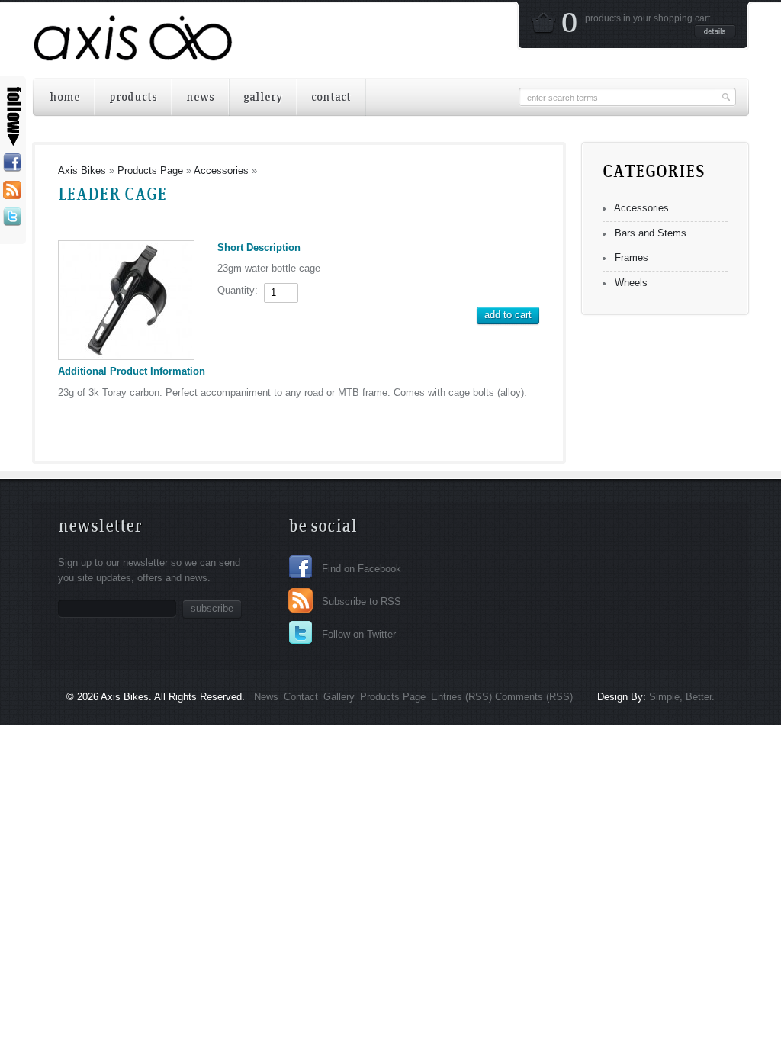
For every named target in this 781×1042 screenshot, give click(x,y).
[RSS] (12, 191)
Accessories (221, 170)
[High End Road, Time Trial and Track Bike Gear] (133, 51)
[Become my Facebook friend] (12, 163)
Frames (631, 257)
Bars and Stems (650, 233)
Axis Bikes (82, 170)
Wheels (631, 282)
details (715, 30)
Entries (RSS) (461, 697)
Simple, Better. (680, 697)
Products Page (150, 170)
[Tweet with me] (12, 217)
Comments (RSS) (534, 697)
